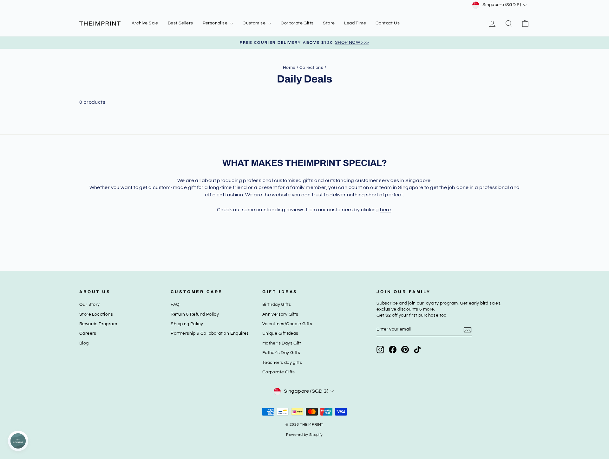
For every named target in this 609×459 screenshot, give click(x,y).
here (385, 209)
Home (289, 67)
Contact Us (388, 23)
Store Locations (96, 314)
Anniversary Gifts (280, 314)
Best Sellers (180, 23)
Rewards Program (98, 324)
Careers (87, 333)
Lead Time (355, 23)
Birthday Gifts (276, 304)
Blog (84, 343)
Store (329, 23)
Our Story (89, 304)
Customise (254, 23)
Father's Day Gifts (281, 353)
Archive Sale (145, 23)
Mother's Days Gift (281, 343)
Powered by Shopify (304, 435)
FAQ (175, 304)
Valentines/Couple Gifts (287, 324)
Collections (311, 67)
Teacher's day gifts (282, 362)
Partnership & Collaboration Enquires (210, 333)
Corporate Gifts (297, 23)
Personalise (216, 23)
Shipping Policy (187, 324)
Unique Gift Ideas (280, 333)
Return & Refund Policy (195, 314)
